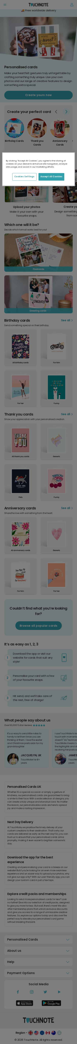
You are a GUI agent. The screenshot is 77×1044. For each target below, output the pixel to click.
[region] (38, 169)
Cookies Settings (24, 176)
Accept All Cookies (51, 176)
